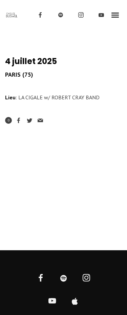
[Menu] (115, 15)
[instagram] (81, 14)
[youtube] (101, 14)
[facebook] (40, 14)
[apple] (75, 301)
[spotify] (60, 14)
